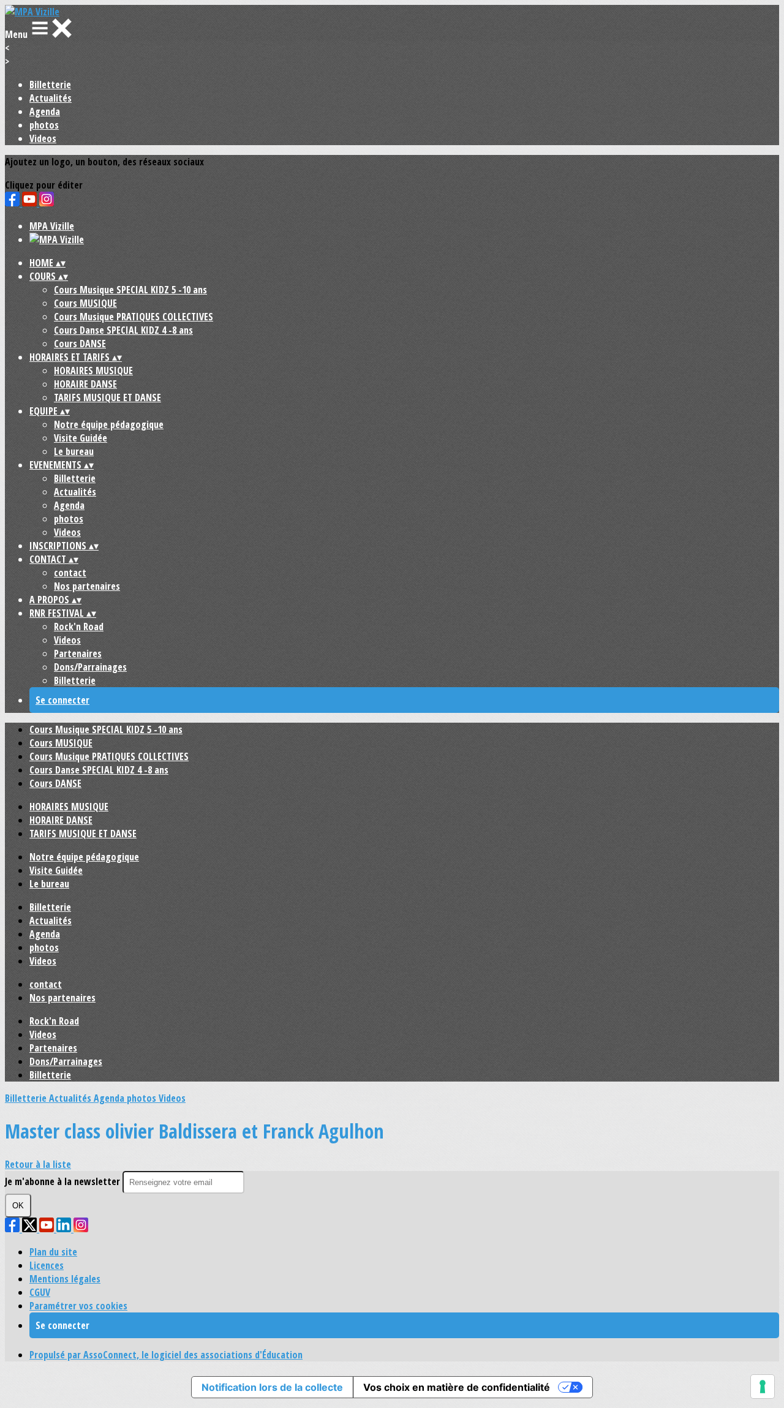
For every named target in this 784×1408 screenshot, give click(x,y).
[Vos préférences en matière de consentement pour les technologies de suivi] (762, 1386)
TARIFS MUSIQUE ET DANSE (107, 397)
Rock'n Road (79, 626)
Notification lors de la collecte (272, 1387)
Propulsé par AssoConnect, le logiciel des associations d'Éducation (166, 1354)
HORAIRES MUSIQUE (93, 370)
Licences (46, 1265)
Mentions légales (64, 1279)
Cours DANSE (80, 343)
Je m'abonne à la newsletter (64, 1181)
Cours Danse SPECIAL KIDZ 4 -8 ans (123, 330)
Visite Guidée (80, 438)
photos (44, 125)
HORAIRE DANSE (85, 384)
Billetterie (50, 84)
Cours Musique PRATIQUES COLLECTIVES (133, 316)
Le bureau (74, 451)
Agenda (44, 111)
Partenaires (78, 653)
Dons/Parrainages (90, 667)
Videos (42, 138)
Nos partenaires (87, 586)
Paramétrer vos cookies (78, 1305)
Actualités (50, 98)
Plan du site (53, 1252)
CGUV (39, 1292)
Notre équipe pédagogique (109, 424)
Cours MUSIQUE (85, 303)
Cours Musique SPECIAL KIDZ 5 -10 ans (130, 289)
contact (70, 572)
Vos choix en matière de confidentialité (456, 1387)
